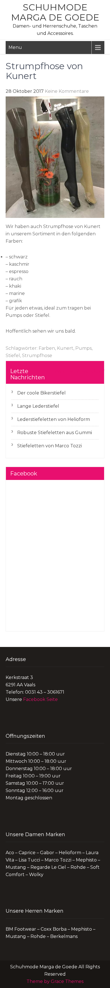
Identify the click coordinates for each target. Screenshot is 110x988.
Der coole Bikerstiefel (41, 393)
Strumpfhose (37, 355)
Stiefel (13, 355)
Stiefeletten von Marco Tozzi (49, 445)
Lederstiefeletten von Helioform (53, 419)
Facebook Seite (40, 699)
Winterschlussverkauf (79, 371)
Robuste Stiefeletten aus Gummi (54, 432)
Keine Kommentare (67, 91)
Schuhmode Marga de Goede (55, 12)
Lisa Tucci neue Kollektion (35, 364)
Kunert (65, 348)
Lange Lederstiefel (38, 406)
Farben (47, 348)
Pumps (83, 348)
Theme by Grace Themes (55, 981)
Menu (15, 47)
